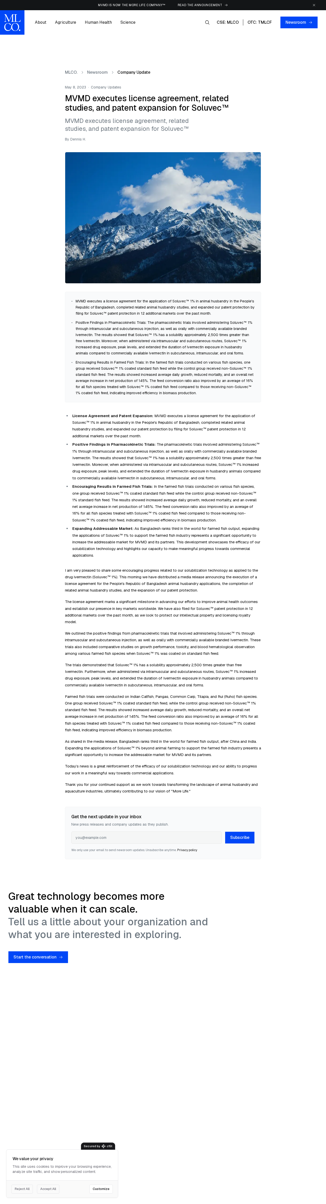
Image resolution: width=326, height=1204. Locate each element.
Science (127, 22)
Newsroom (296, 22)
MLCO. (71, 72)
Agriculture (65, 22)
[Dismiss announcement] (314, 5)
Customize (101, 1189)
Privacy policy (187, 850)
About (40, 22)
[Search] (207, 22)
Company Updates (106, 87)
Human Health (98, 22)
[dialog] (62, 1173)
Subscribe (239, 837)
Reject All (22, 1189)
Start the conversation (35, 957)
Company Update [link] (133, 72)
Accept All (48, 1189)
